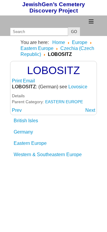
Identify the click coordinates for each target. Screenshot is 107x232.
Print (17, 80)
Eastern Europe (30, 143)
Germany (23, 131)
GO (74, 31)
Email (29, 80)
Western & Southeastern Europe (48, 154)
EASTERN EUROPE (64, 101)
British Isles (26, 120)
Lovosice (77, 86)
